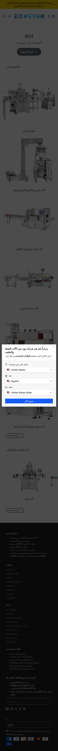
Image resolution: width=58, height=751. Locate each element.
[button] (29, 370)
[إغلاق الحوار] (54, 346)
